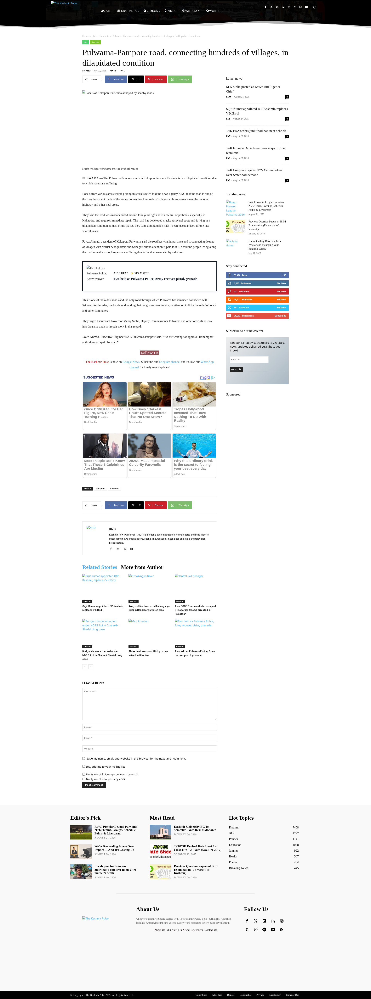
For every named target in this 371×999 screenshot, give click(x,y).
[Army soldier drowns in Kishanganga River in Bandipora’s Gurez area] (149, 588)
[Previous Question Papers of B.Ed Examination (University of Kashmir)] (235, 226)
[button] (315, 7)
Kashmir (104, 36)
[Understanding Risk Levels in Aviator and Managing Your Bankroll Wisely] (235, 246)
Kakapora (100, 488)
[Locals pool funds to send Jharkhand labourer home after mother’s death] (81, 871)
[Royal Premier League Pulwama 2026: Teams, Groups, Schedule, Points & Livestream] (235, 208)
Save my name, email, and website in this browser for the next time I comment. (136, 758)
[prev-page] (84, 666)
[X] (126, 549)
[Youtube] (306, 7)
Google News (131, 361)
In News (184, 930)
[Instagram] (288, 7)
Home (85, 36)
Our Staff (172, 930)
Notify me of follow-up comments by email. (112, 774)
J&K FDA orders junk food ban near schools (256, 131)
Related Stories (99, 567)
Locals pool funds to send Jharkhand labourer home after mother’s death (115, 870)
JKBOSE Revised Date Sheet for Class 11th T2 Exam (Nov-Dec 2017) (197, 848)
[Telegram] (264, 930)
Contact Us (211, 930)
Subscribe (280, 315)
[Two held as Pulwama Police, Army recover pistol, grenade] (196, 633)
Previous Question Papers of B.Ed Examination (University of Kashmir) (267, 225)
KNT (228, 136)
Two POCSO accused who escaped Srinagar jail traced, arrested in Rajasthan (195, 610)
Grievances (197, 930)
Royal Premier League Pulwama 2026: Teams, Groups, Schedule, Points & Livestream (266, 206)
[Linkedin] (277, 7)
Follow (281, 283)
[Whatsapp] (300, 7)
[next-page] (90, 666)
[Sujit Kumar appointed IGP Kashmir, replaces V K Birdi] (103, 588)
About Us (160, 930)
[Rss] (282, 930)
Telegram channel (169, 361)
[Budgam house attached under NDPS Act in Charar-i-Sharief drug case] (103, 633)
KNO (88, 70)
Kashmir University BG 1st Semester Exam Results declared (195, 828)
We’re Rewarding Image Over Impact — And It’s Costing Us (114, 848)
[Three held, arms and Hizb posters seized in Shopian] (149, 633)
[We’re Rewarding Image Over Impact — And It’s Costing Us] (81, 851)
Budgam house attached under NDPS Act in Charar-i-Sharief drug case (102, 655)
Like (284, 275)
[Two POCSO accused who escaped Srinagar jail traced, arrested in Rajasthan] (196, 588)
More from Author (142, 567)
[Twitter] (271, 7)
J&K (94, 36)
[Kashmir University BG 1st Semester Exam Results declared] (160, 832)
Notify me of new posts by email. (106, 779)
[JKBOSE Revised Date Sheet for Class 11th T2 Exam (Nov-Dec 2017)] (160, 851)
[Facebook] (265, 7)
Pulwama (114, 488)
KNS (228, 118)
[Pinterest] (294, 7)
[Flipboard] (283, 7)
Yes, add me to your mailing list (105, 766)
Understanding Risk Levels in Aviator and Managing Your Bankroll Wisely (264, 245)
